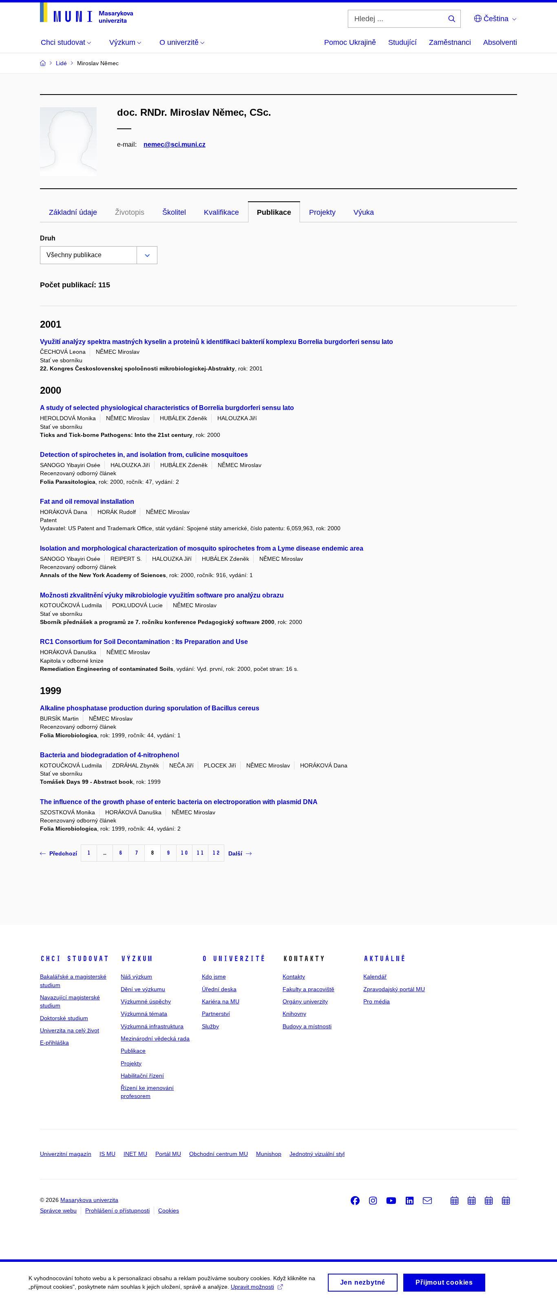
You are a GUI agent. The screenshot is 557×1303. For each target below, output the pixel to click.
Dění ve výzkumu (143, 989)
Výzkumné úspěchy (146, 1001)
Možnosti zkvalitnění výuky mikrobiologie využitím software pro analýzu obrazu (162, 595)
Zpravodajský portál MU (394, 989)
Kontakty (294, 976)
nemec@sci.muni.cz (175, 144)
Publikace (274, 212)
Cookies (168, 1210)
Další (235, 853)
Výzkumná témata (144, 1013)
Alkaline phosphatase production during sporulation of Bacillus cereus (149, 708)
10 (184, 852)
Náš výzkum (136, 976)
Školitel (174, 212)
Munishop (268, 1154)
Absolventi (500, 42)
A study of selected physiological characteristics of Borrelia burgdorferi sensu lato (167, 407)
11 (200, 852)
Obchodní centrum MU (218, 1154)
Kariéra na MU (220, 1001)
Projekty (322, 212)
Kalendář (375, 976)
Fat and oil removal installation (87, 501)
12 (216, 852)
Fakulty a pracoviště (308, 989)
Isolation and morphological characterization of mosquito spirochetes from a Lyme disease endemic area (201, 548)
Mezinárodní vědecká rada (155, 1038)
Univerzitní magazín (65, 1154)
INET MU (135, 1154)
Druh (47, 238)
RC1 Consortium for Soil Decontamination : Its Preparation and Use (144, 641)
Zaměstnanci (450, 42)
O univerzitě (233, 958)
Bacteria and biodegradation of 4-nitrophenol (109, 755)
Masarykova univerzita (89, 1200)
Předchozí (63, 853)
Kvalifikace (221, 212)
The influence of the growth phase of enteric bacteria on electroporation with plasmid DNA (179, 801)
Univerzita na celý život (69, 1030)
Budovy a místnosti (307, 1026)
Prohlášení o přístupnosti (117, 1210)
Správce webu (58, 1210)
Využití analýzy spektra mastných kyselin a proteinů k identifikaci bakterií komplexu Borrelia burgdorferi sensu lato (216, 341)
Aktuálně (384, 958)
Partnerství (216, 1013)
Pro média (376, 1001)
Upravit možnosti (252, 1286)
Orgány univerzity (305, 1001)
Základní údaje (73, 212)
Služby (210, 1026)
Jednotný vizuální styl (317, 1154)
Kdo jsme (214, 976)
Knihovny (294, 1013)
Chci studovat (74, 958)
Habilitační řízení (142, 1075)
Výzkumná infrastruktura (152, 1026)
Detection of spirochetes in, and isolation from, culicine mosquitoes (144, 454)
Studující (402, 42)
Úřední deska (219, 989)
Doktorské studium (64, 1018)
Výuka (364, 212)
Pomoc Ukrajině (350, 42)
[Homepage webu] (86, 12)
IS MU (107, 1154)
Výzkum (137, 958)
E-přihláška (54, 1042)
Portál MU (168, 1154)
